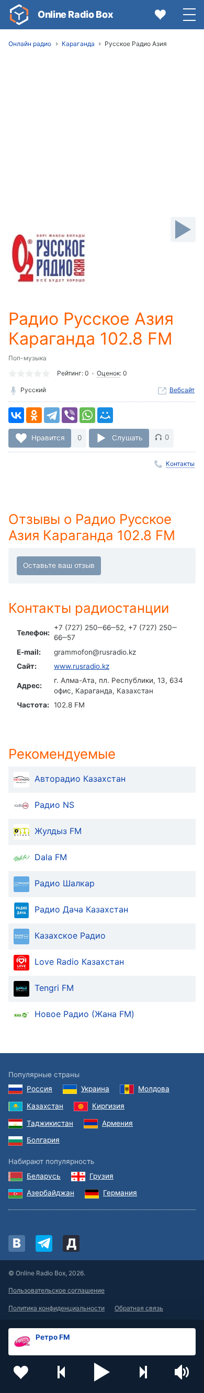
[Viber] (69, 415)
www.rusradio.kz (81, 666)
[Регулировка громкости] (183, 1372)
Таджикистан (50, 1123)
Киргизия (108, 1106)
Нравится (48, 437)
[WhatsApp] (87, 415)
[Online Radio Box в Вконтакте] (16, 1243)
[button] (102, 1372)
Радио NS (54, 805)
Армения (117, 1123)
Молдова (153, 1088)
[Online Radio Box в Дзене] (71, 1243)
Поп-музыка (27, 358)
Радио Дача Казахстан (81, 909)
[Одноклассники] (34, 415)
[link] (18, 14)
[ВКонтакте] (16, 415)
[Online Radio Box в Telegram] (44, 1243)
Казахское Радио (70, 935)
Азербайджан (50, 1193)
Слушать (127, 437)
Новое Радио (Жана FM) (84, 1014)
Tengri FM (54, 988)
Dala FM (51, 857)
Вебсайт (182, 390)
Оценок (108, 373)
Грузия (101, 1176)
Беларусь (44, 1176)
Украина (95, 1088)
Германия (120, 1193)
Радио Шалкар (65, 883)
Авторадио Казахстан (80, 778)
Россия (39, 1088)
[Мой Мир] (105, 415)
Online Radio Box (75, 14)
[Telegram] (52, 415)
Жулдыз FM (58, 831)
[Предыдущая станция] (61, 1372)
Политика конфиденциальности (56, 1308)
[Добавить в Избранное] (20, 1372)
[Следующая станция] (142, 1372)
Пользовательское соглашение (56, 1290)
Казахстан (45, 1106)
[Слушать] (183, 229)
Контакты (180, 463)
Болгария (43, 1140)
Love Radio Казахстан (79, 961)
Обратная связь (139, 1308)
